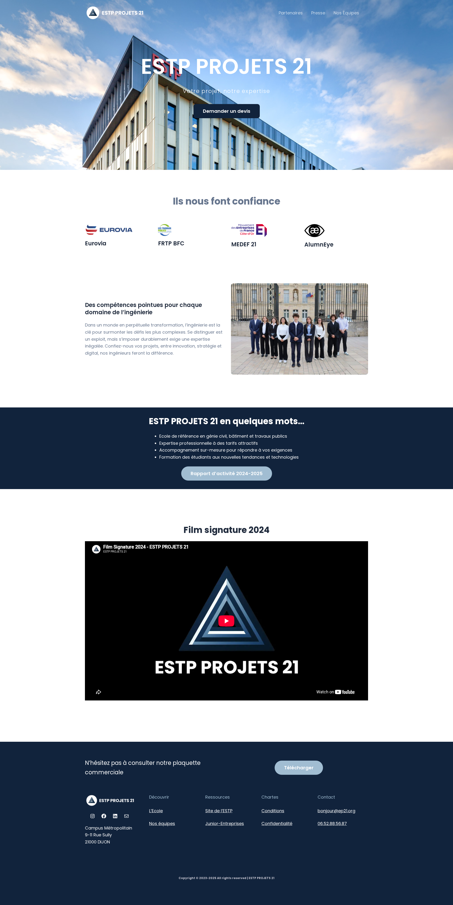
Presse (318, 13)
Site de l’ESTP (218, 811)
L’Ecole (156, 811)
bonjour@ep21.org (336, 811)
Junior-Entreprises (224, 823)
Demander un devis (226, 111)
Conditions (272, 811)
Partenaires (291, 13)
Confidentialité (276, 823)
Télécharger (299, 767)
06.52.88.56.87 (332, 823)
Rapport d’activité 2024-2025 (227, 473)
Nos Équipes (346, 13)
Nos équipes (162, 823)
